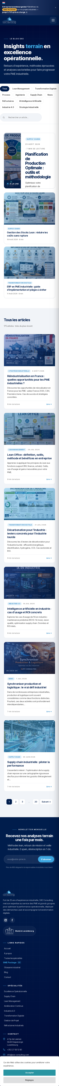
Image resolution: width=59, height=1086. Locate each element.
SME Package (11, 962)
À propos (8, 953)
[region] (29, 1071)
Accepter (29, 1072)
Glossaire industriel (12, 967)
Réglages (29, 1080)
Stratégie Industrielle (29, 107)
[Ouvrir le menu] (53, 20)
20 (36, 802)
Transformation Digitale (46, 89)
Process (6, 95)
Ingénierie (20, 95)
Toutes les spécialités (13, 958)
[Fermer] (55, 7)
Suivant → (46, 802)
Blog (6, 972)
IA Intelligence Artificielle (30, 101)
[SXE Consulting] (17, 20)
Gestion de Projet (11, 1020)
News (50, 95)
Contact (7, 977)
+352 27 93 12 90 (14, 1049)
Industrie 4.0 (8, 107)
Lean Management (21, 89)
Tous (4, 89)
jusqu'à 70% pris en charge (14, 12)
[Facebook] (12, 920)
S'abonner (46, 859)
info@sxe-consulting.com (18, 1055)
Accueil (7, 948)
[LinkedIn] (5, 920)
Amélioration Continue (13, 1006)
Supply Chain (36, 95)
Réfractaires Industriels (13, 1025)
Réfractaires (8, 101)
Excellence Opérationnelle (15, 991)
